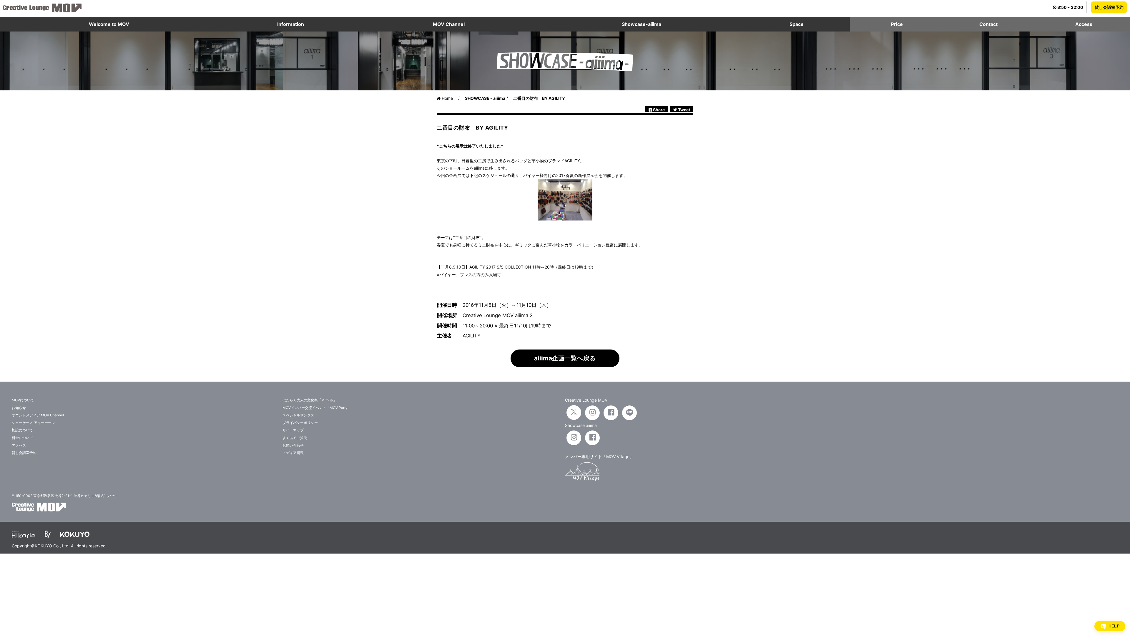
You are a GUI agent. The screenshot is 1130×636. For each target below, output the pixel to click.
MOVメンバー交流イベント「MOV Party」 (316, 407)
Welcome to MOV (109, 24)
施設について (22, 430)
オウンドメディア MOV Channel (38, 415)
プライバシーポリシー (300, 422)
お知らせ (19, 407)
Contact (988, 24)
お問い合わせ (293, 445)
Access (1083, 24)
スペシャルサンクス (298, 415)
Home (447, 98)
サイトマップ (293, 430)
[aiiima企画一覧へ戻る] (565, 365)
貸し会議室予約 (1109, 7)
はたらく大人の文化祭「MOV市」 (309, 400)
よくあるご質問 (294, 437)
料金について (22, 437)
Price (897, 24)
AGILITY (472, 336)
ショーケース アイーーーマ (33, 422)
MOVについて (23, 400)
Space (797, 24)
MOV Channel (449, 24)
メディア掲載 (293, 452)
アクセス (19, 445)
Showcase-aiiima (641, 24)
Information (290, 24)
